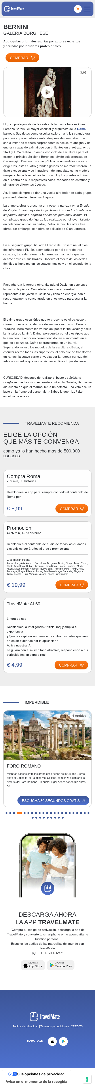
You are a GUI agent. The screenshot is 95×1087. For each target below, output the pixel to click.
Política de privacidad (25, 1026)
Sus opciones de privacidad (41, 1074)
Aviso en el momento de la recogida (36, 1081)
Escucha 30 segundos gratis (51, 801)
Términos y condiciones (55, 1026)
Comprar (19, 58)
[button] (7, 813)
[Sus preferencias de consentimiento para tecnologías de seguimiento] (87, 1079)
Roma (81, 129)
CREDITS (77, 1026)
